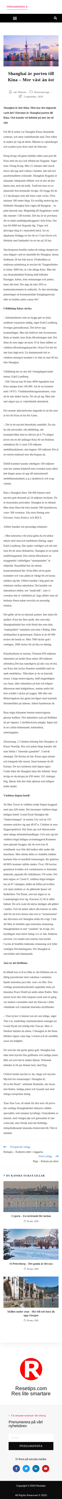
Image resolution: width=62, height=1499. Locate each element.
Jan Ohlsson (19, 92)
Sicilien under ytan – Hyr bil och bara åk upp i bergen (31, 1313)
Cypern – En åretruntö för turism (31, 1216)
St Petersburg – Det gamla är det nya (31, 1263)
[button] (15, 18)
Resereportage (41, 92)
